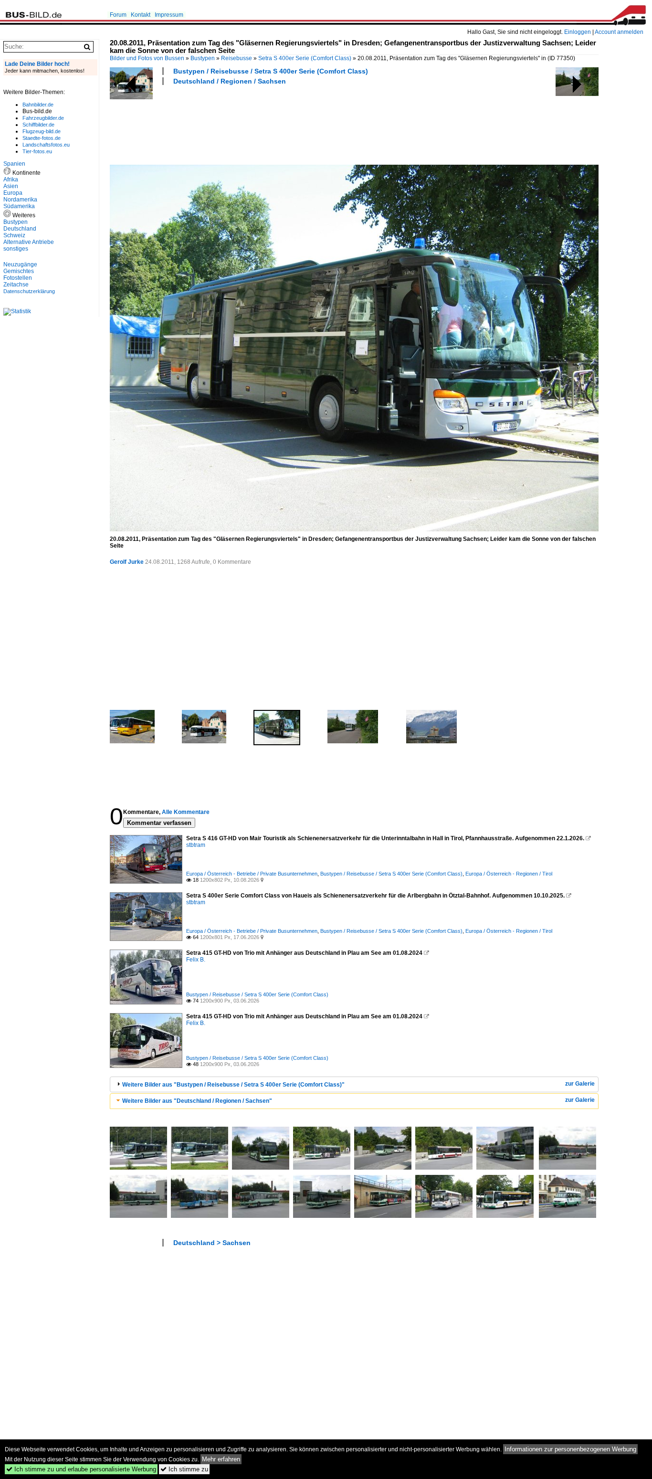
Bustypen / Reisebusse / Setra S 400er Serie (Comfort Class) (270, 71)
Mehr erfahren (221, 1459)
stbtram (195, 845)
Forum (118, 14)
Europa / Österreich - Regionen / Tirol (508, 874)
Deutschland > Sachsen (212, 1243)
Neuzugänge (20, 264)
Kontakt (140, 14)
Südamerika (19, 206)
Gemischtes (18, 271)
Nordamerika (20, 199)
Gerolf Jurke (127, 562)
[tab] (354, 1084)
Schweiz (14, 235)
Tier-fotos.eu (37, 151)
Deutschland (19, 228)
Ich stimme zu (184, 1469)
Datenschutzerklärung (29, 291)
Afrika (10, 179)
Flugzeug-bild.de (41, 131)
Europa (12, 193)
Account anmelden (619, 32)
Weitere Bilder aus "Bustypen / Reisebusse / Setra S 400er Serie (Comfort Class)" (233, 1084)
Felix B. (195, 959)
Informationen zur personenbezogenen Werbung (570, 1449)
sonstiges (15, 248)
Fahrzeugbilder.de (43, 118)
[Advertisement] (283, 123)
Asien (10, 186)
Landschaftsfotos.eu (46, 145)
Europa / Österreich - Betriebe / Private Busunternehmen (251, 874)
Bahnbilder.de (37, 104)
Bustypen (202, 58)
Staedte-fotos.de (41, 138)
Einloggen (577, 32)
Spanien (14, 163)
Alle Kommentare (186, 812)
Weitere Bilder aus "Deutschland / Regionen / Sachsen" (197, 1101)
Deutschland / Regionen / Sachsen (229, 81)
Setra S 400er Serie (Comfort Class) (304, 58)
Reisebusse (236, 58)
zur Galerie (580, 1083)
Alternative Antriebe (28, 242)
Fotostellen (17, 278)
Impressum (169, 14)
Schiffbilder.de (38, 124)
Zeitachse (16, 284)
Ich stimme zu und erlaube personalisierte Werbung (81, 1469)
